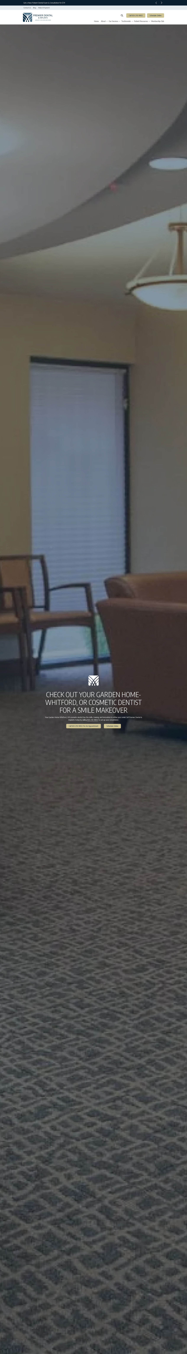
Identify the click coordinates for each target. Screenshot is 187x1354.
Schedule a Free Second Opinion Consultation (40, 3)
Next (161, 2)
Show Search (122, 15)
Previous (156, 2)
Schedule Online (155, 15)
